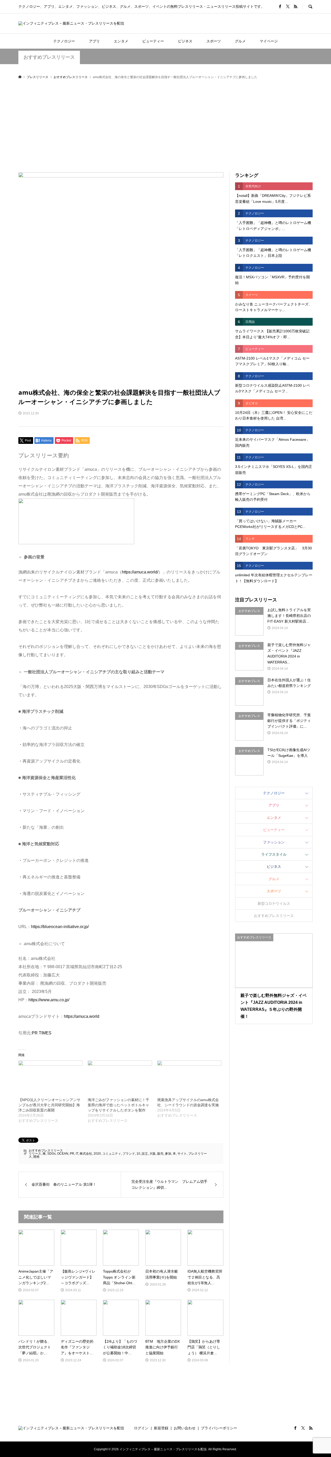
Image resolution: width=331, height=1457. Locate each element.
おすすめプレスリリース (49, 57)
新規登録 (161, 1428)
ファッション (274, 842)
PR (72, 1153)
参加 (168, 1153)
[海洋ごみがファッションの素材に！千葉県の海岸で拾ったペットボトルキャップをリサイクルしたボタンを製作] (120, 1078)
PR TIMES (41, 1033)
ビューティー (153, 41)
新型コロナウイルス (274, 903)
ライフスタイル (274, 854)
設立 (145, 1153)
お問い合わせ (184, 1428)
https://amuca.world (81, 1016)
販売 (160, 1153)
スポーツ (213, 41)
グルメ (240, 41)
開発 (36, 1157)
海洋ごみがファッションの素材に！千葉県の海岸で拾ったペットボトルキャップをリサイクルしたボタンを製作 (118, 1105)
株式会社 (86, 1153)
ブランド (129, 1153)
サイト (182, 1153)
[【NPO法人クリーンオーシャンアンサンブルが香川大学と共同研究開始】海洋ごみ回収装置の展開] (50, 1078)
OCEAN (62, 1153)
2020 (97, 1153)
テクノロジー (64, 41)
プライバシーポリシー (219, 1428)
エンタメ (121, 41)
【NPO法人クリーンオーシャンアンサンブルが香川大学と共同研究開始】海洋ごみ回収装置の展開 (49, 1105)
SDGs (51, 1153)
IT (77, 1153)
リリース (35, 1153)
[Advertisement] (165, 126)
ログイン (141, 1428)
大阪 (152, 1153)
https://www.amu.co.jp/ (48, 1000)
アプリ (94, 41)
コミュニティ (111, 1153)
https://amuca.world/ (140, 572)
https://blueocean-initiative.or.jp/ (60, 926)
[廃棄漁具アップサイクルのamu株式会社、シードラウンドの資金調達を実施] (189, 1078)
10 (138, 1153)
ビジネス (185, 41)
